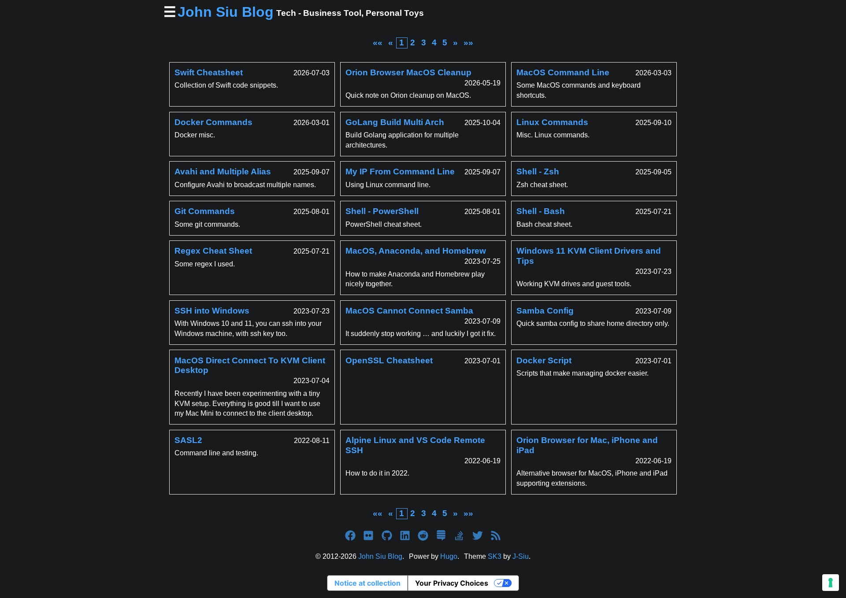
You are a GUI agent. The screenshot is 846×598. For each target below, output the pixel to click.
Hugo (448, 556)
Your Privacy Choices (451, 583)
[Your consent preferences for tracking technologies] (830, 582)
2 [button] (412, 42)
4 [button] (434, 42)
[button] (377, 42)
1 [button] (401, 42)
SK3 (494, 556)
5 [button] (444, 42)
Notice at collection (367, 583)
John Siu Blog (380, 556)
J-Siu (520, 556)
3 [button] (423, 42)
